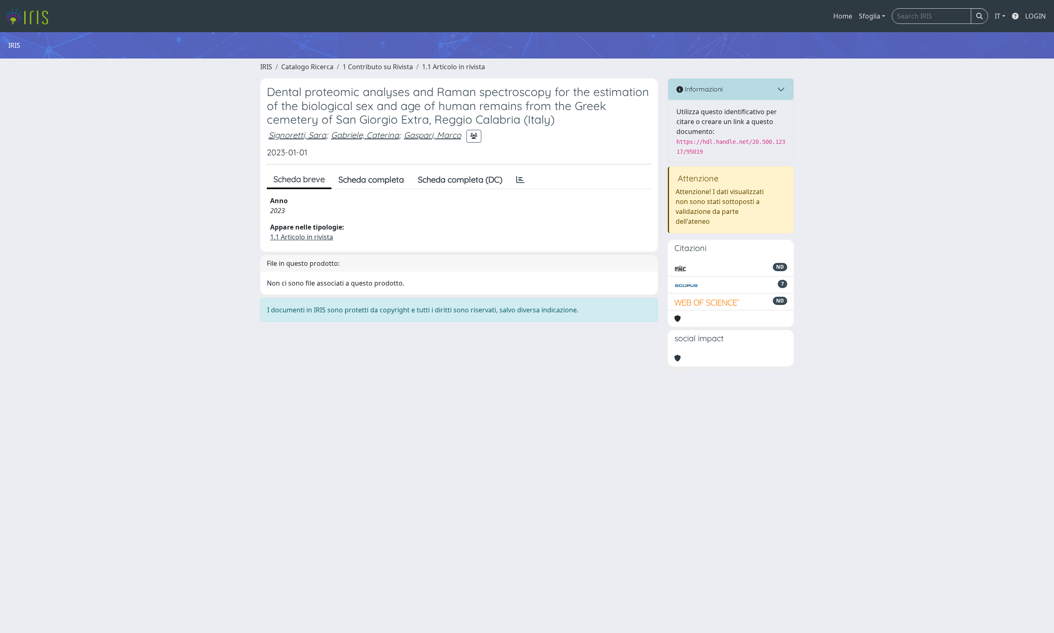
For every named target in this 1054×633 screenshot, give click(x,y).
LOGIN (1035, 16)
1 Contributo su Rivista (378, 66)
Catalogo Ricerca (307, 66)
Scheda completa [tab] (371, 179)
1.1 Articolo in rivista (453, 66)
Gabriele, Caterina (365, 135)
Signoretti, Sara (297, 135)
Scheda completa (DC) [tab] (460, 179)
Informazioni (703, 89)
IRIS (266, 66)
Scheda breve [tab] (299, 179)
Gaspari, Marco (432, 135)
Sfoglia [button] (869, 16)
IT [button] (997, 16)
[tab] (520, 179)
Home (842, 16)
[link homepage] (30, 16)
